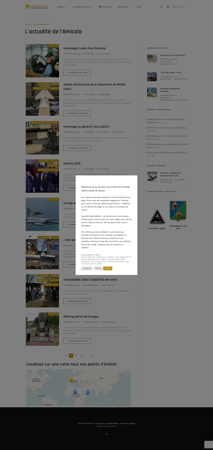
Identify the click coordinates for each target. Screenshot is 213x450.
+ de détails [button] (87, 269)
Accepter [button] (108, 269)
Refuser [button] (98, 269)
